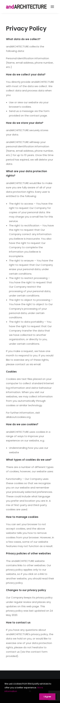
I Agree (47, 696)
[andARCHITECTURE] (26, 7)
